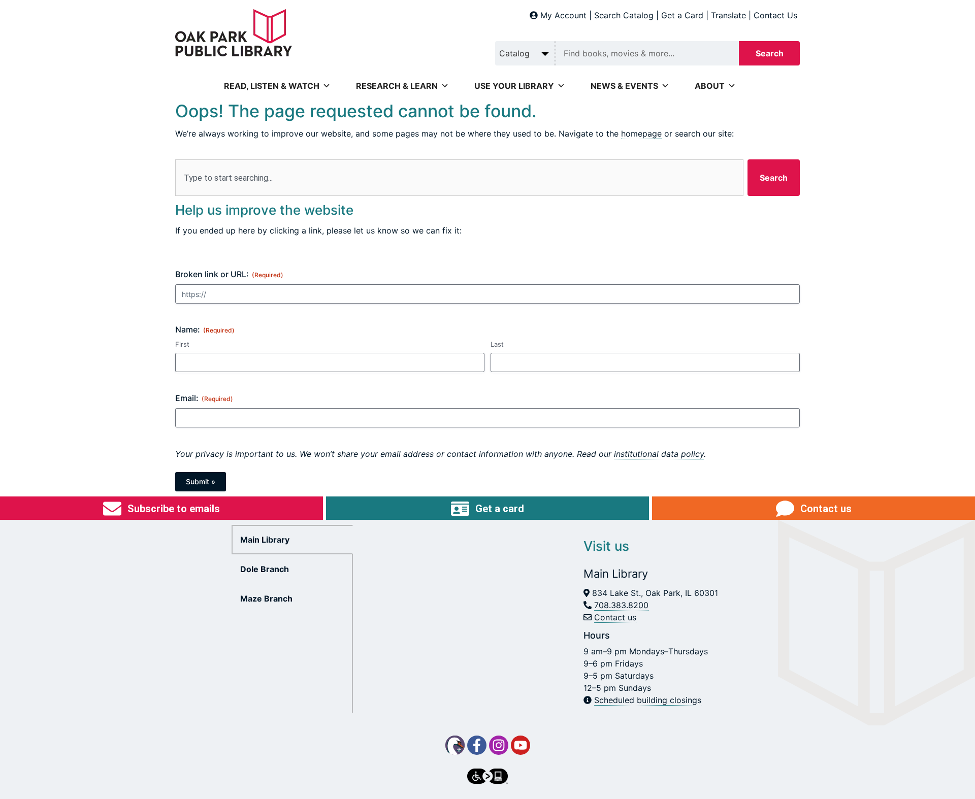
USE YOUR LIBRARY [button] (514, 86)
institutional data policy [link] (659, 454)
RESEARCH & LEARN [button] (397, 86)
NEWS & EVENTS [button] (624, 86)
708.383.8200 (621, 605)
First (182, 344)
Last (497, 344)
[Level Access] (487, 776)
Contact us (615, 617)
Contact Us (775, 15)
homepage (641, 133)
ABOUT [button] (710, 86)
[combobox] (459, 177)
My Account (563, 15)
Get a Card (682, 15)
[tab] (292, 539)
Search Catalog (624, 15)
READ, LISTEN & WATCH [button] (271, 86)
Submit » (200, 481)
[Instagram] (498, 745)
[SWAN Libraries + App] (455, 745)
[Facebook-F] (476, 745)
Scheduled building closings (647, 700)
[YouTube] (520, 745)
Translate (728, 15)
